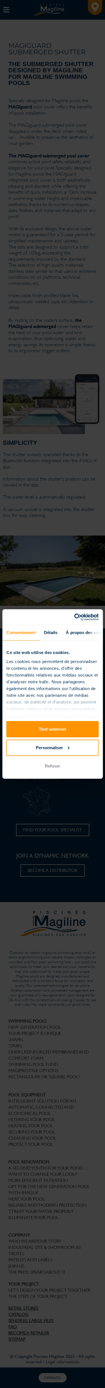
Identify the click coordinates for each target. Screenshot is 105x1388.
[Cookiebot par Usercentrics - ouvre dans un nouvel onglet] (75, 617)
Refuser (52, 766)
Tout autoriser (52, 729)
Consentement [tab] (20, 632)
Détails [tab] (50, 632)
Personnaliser (49, 747)
